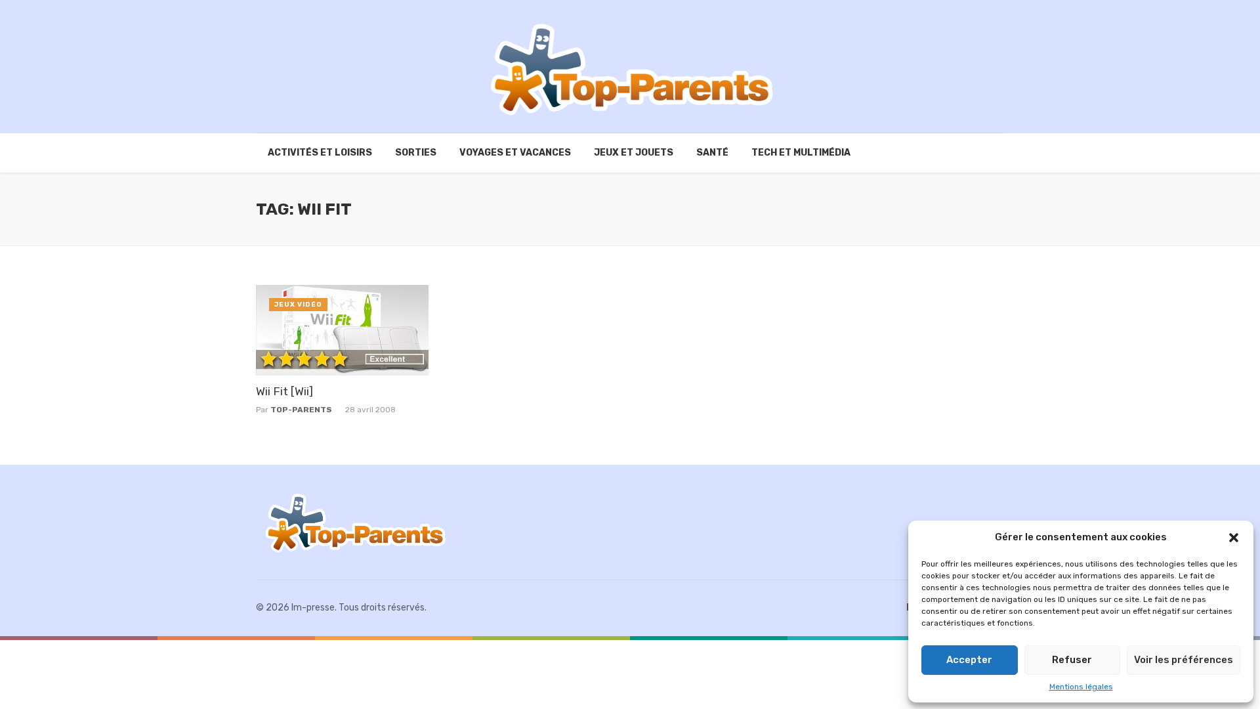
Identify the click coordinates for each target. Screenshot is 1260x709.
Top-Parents (301, 409)
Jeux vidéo (298, 305)
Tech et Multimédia (800, 152)
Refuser (1072, 660)
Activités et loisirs (320, 152)
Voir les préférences (1183, 660)
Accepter (969, 660)
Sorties (415, 152)
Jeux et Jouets (633, 152)
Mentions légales (1081, 686)
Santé (712, 152)
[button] (1233, 537)
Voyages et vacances (515, 152)
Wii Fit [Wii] (284, 391)
